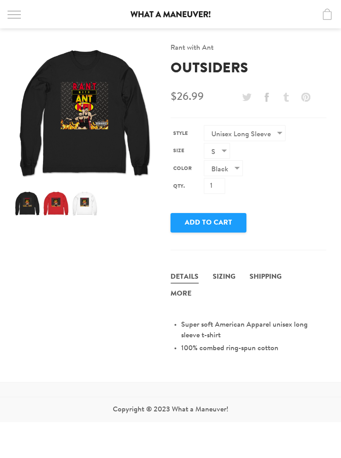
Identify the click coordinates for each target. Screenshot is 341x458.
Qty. (179, 186)
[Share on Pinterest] (306, 97)
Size (178, 151)
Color (182, 168)
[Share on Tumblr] (286, 97)
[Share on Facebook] (266, 97)
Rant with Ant (192, 47)
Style (180, 133)
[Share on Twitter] (247, 97)
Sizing (224, 276)
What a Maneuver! (170, 14)
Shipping (266, 276)
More (180, 293)
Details (184, 276)
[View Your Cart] (327, 14)
